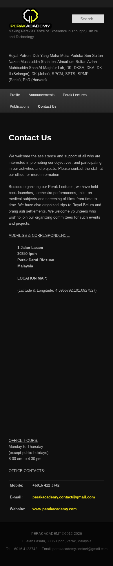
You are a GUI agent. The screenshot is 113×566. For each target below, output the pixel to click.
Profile (15, 95)
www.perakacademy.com (54, 509)
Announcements (41, 95)
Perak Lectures (75, 95)
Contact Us (47, 107)
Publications (19, 107)
